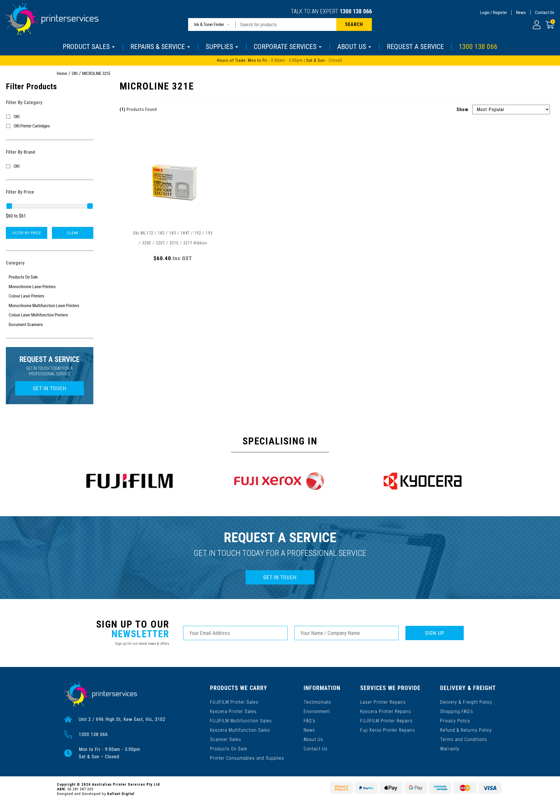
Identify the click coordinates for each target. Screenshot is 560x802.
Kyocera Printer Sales (233, 711)
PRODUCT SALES (86, 46)
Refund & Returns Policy (466, 730)
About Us (313, 739)
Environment (317, 711)
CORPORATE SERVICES (285, 46)
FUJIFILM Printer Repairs (386, 721)
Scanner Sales (225, 739)
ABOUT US (351, 46)
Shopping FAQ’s (456, 711)
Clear (72, 233)
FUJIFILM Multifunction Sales (241, 721)
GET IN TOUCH (49, 388)
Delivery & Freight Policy (466, 702)
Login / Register (493, 12)
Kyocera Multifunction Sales (240, 730)
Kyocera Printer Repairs (385, 711)
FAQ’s (309, 721)
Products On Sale (228, 749)
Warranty (449, 749)
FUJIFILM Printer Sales (234, 702)
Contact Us (544, 12)
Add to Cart (173, 274)
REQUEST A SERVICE (415, 46)
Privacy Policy (455, 721)
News (521, 12)
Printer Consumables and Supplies (247, 758)
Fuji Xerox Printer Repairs (387, 730)
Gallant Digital (120, 794)
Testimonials (317, 702)
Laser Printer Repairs (383, 702)
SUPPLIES (219, 46)
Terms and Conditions (463, 739)
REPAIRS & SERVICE (157, 46)
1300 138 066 (356, 11)
